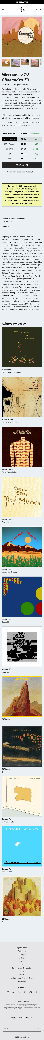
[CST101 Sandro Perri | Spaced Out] (22, 597)
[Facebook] (24, 992)
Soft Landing (7, 870)
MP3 (9, 154)
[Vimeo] (36, 992)
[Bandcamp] (7, 992)
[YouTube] (30, 992)
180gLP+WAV (9, 144)
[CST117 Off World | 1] (22, 696)
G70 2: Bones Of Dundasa (12, 371)
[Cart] (41, 9)
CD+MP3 (9, 149)
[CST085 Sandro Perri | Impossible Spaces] (22, 547)
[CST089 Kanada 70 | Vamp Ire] (22, 646)
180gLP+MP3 (9, 139)
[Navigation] (2, 9)
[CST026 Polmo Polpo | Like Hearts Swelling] (22, 397)
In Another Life (8, 820)
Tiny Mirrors (7, 521)
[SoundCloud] (13, 992)
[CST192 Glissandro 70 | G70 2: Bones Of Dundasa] (22, 347)
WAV (9, 159)
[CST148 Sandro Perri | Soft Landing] (22, 846)
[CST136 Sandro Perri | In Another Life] (22, 796)
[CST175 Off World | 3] (22, 896)
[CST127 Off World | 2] (22, 746)
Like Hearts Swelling (10, 421)
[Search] (35, 9)
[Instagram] (19, 992)
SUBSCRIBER (35, 134)
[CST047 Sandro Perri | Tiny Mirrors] (22, 497)
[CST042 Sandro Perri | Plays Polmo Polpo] (22, 447)
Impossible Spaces (9, 571)
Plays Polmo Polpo (9, 471)
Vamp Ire (6, 670)
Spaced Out (7, 620)
